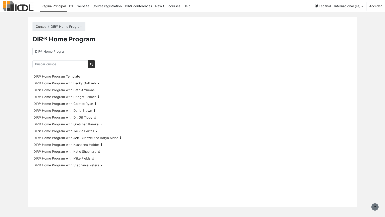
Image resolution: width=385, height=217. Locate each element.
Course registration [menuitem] (107, 6)
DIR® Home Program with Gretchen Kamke (65, 124)
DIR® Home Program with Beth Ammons (63, 90)
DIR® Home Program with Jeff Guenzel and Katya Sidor (75, 138)
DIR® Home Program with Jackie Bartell (63, 131)
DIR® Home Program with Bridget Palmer (64, 97)
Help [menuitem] (186, 6)
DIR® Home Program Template (56, 76)
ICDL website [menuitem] (79, 6)
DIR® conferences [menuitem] (138, 6)
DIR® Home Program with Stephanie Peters (66, 165)
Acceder (375, 6)
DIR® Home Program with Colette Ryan (63, 104)
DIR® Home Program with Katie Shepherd (64, 151)
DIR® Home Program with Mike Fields (61, 158)
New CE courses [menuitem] (167, 6)
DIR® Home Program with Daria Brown (62, 110)
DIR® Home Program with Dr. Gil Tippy (62, 117)
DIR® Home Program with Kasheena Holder (66, 145)
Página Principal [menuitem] (54, 6)
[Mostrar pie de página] (375, 207)
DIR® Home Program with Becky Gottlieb (64, 83)
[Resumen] (99, 83)
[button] (339, 6)
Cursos (41, 27)
